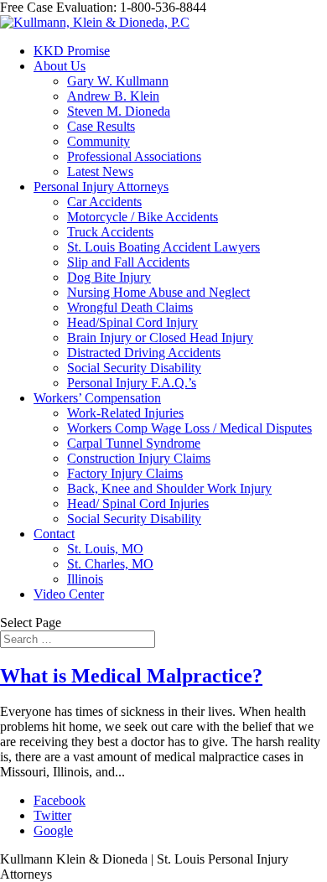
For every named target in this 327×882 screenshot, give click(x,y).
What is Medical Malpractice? (131, 676)
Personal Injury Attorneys (101, 186)
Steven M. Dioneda (118, 111)
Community (98, 141)
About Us (60, 66)
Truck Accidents (110, 232)
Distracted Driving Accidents (144, 352)
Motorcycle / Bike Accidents (142, 217)
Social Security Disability (134, 368)
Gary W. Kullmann (118, 81)
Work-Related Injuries (125, 413)
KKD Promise (72, 51)
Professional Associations (134, 156)
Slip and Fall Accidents (128, 262)
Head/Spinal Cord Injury (132, 322)
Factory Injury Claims (125, 473)
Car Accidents (104, 202)
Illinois (85, 579)
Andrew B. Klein (113, 96)
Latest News (100, 171)
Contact (54, 534)
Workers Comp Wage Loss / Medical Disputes (189, 428)
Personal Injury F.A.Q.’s (131, 383)
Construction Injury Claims (138, 458)
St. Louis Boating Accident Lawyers (163, 247)
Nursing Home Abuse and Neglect (158, 292)
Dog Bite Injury (109, 277)
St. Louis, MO (105, 549)
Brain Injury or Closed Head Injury (160, 337)
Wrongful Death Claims (130, 307)
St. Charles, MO (110, 564)
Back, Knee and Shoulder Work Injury (169, 488)
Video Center (69, 594)
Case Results (101, 126)
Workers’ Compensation (97, 398)
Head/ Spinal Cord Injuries (138, 503)
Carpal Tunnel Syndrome (133, 443)
